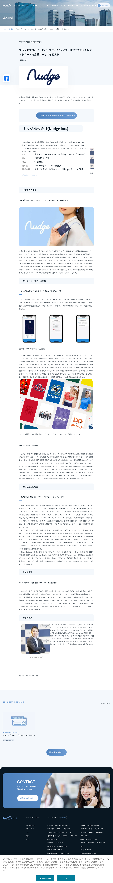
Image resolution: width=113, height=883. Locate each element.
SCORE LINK (84, 836)
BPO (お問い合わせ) (85, 849)
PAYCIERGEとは (23, 5)
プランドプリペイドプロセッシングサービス (59, 832)
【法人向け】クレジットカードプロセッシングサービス (62, 836)
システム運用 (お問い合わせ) (88, 853)
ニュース (47, 5)
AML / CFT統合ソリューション (88, 839)
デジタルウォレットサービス (55, 843)
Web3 (82, 846)
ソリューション (36, 5)
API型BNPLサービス (53, 839)
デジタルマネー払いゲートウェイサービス (91, 829)
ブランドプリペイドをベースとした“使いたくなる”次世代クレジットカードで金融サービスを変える (42, 29)
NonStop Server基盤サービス (55, 849)
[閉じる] (108, 859)
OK (66, 878)
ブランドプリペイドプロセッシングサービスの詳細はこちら (57, 115)
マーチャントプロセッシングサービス (90, 825)
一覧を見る (63, 817)
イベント (79, 5)
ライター (70, 5)
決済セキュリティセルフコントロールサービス (92, 843)
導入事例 (55, 5)
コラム (62, 5)
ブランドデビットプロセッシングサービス (58, 829)
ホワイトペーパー (90, 5)
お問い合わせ (105, 5)
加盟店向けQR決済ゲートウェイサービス (58, 853)
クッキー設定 (45, 878)
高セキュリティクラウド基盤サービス (57, 846)
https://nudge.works (29, 175)
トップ (4, 29)
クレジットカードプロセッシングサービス (58, 825)
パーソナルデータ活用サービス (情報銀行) (91, 832)
